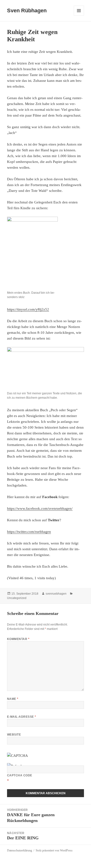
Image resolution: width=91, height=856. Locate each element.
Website (14, 734)
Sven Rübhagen (27, 10)
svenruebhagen (56, 593)
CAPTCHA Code (19, 775)
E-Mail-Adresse (21, 716)
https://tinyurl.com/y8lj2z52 (28, 309)
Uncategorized (16, 598)
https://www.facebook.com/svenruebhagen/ (40, 508)
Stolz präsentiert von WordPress (54, 850)
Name (12, 699)
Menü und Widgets (79, 15)
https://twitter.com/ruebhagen (29, 532)
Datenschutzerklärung (19, 850)
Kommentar (18, 639)
